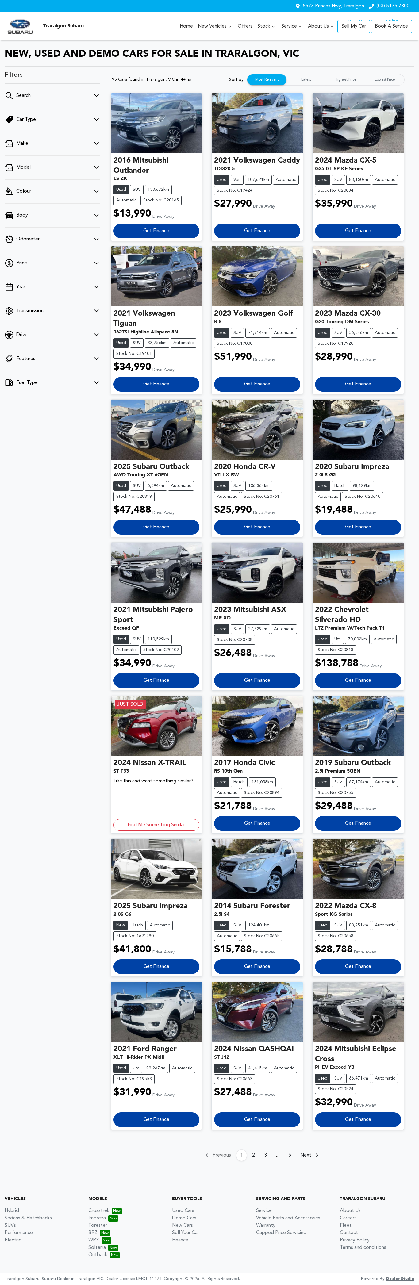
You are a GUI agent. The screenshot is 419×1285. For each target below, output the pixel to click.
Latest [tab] (306, 80)
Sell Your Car (185, 1232)
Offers (245, 26)
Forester (97, 1225)
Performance (19, 1232)
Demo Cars (184, 1218)
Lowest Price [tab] (385, 80)
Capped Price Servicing (281, 1232)
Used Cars (183, 1210)
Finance (180, 1240)
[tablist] (326, 80)
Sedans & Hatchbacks (28, 1218)
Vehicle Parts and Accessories (288, 1218)
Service (289, 26)
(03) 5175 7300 (392, 6)
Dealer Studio (400, 1279)
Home (186, 26)
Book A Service (391, 26)
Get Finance (156, 230)
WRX (93, 1240)
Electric (13, 1240)
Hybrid (12, 1210)
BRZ (93, 1232)
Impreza (97, 1218)
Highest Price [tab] (345, 80)
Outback (97, 1254)
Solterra (97, 1247)
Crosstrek (99, 1210)
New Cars (182, 1225)
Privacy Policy (355, 1240)
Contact (349, 1232)
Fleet (346, 1225)
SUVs (10, 1225)
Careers (348, 1218)
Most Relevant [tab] (267, 80)
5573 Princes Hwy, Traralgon (333, 6)
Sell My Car (353, 26)
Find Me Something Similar (156, 825)
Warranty (265, 1225)
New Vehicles (212, 26)
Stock (263, 26)
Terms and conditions (363, 1247)
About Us (318, 26)
